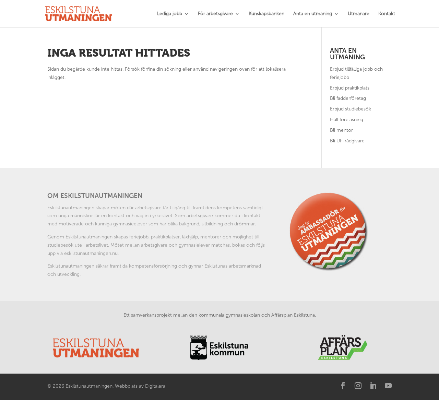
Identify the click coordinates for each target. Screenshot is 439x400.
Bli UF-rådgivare (347, 141)
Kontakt (386, 13)
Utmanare (358, 13)
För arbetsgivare (215, 13)
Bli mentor (341, 130)
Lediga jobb (169, 13)
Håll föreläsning (346, 119)
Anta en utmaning (312, 13)
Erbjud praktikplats (349, 88)
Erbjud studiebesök (350, 109)
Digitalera (155, 386)
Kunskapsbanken (266, 13)
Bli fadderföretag (348, 98)
